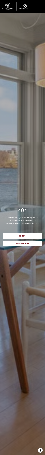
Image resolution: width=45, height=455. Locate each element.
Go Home (22, 236)
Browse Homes (22, 243)
